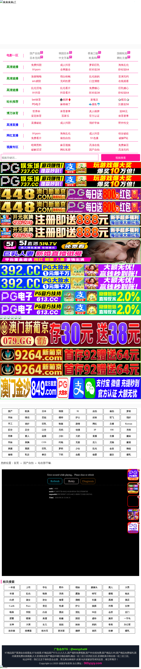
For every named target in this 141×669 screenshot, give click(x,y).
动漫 (78, 430)
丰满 (12, 593)
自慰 (78, 454)
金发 (112, 448)
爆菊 (111, 593)
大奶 (78, 436)
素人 (27, 436)
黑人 (111, 587)
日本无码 (35, 58)
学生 (45, 587)
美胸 (27, 442)
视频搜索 (120, 157)
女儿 (45, 624)
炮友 (127, 593)
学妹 (10, 417)
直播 (95, 436)
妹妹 (77, 624)
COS (44, 442)
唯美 (45, 593)
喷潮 (28, 618)
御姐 (128, 448)
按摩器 (28, 630)
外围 (111, 606)
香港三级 (93, 53)
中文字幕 (64, 58)
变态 (45, 606)
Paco (28, 606)
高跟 (27, 448)
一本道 (11, 587)
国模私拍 (122, 53)
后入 (95, 442)
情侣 (27, 417)
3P (95, 430)
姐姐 (61, 624)
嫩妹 (128, 436)
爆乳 (128, 454)
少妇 (61, 436)
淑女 (28, 600)
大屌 (28, 624)
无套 (78, 442)
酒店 (127, 600)
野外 (61, 587)
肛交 (10, 430)
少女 (78, 448)
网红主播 (122, 58)
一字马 (127, 618)
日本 (44, 411)
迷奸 (27, 423)
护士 (78, 417)
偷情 (10, 454)
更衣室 (61, 630)
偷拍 (112, 411)
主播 (112, 423)
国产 (10, 411)
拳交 (44, 454)
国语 (77, 618)
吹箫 (111, 630)
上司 (28, 587)
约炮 (61, 442)
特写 (94, 593)
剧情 (78, 423)
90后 (94, 612)
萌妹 (77, 587)
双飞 (112, 417)
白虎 (12, 600)
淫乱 (77, 612)
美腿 (10, 448)
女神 (127, 606)
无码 (61, 430)
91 (78, 411)
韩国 (61, 411)
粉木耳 (44, 630)
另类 (128, 430)
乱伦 (95, 448)
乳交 (27, 454)
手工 (10, 423)
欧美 (27, 411)
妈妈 (94, 624)
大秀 (127, 587)
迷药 (94, 630)
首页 (16, 463)
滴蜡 (77, 600)
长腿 (94, 600)
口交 (44, 430)
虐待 (94, 618)
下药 (61, 454)
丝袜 (95, 417)
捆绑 (77, 630)
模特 (61, 417)
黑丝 (61, 612)
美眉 (45, 618)
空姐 (44, 417)
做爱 (95, 454)
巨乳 (44, 423)
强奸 (128, 417)
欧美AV (93, 58)
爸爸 (111, 624)
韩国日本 (64, 53)
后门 (127, 612)
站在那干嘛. (45, 463)
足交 (27, 430)
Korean (128, 423)
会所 (111, 612)
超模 (44, 436)
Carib (12, 606)
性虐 (61, 606)
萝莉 (128, 411)
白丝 (45, 612)
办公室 (127, 624)
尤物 (112, 442)
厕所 (111, 618)
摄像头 (94, 587)
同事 (10, 436)
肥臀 (12, 618)
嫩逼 (128, 442)
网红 (95, 423)
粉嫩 (61, 618)
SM (111, 430)
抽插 (94, 606)
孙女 (45, 600)
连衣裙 (11, 630)
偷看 (61, 600)
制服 (61, 423)
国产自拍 (35, 53)
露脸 (77, 593)
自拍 (95, 411)
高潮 (111, 600)
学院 (28, 612)
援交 (112, 454)
